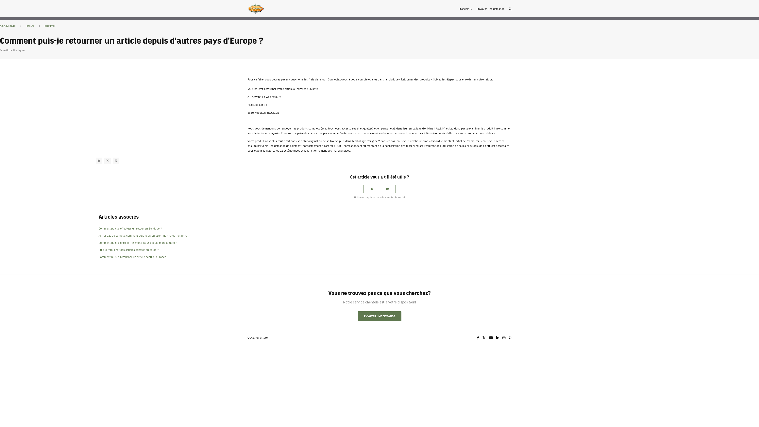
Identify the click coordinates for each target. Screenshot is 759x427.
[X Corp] (107, 161)
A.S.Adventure (7, 25)
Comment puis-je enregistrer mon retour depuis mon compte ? (138, 242)
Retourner (49, 25)
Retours (30, 25)
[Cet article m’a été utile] (371, 189)
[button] (465, 8)
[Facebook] (99, 161)
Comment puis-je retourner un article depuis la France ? (133, 256)
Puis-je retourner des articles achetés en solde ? (129, 249)
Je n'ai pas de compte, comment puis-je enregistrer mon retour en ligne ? (144, 235)
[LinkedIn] (116, 161)
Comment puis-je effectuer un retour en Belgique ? (130, 228)
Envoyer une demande (490, 8)
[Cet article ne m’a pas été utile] (388, 189)
